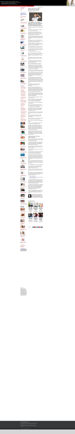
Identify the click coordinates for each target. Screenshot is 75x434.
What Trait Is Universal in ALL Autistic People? (23, 146)
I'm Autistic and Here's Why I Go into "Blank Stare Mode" (24, 152)
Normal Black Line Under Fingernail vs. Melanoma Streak (23, 242)
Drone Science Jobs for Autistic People (23, 198)
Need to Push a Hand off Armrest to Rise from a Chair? (23, 120)
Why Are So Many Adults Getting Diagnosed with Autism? (23, 169)
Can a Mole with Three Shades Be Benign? (23, 217)
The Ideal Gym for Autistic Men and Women (23, 98)
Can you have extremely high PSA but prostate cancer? (24, 22)
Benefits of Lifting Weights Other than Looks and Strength (23, 101)
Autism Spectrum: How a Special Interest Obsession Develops (23, 158)
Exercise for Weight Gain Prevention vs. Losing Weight (23, 112)
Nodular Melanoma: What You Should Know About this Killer (24, 230)
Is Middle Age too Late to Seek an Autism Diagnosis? (24, 163)
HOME (21, 9)
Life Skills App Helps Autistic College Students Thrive (24, 192)
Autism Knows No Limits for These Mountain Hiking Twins (24, 203)
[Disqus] (35, 236)
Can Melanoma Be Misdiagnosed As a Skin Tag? (23, 224)
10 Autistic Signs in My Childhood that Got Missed (23, 129)
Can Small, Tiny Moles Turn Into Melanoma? (23, 212)
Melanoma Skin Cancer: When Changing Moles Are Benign (23, 236)
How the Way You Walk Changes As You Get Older (23, 95)
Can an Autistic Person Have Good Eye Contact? (24, 140)
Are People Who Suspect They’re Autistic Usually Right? (23, 176)
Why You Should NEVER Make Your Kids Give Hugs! (24, 181)
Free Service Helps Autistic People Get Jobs (23, 187)
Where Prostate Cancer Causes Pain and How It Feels (23, 17)
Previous (39, 7)
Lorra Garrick (33, 194)
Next (42, 7)
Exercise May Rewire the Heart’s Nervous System (23, 87)
